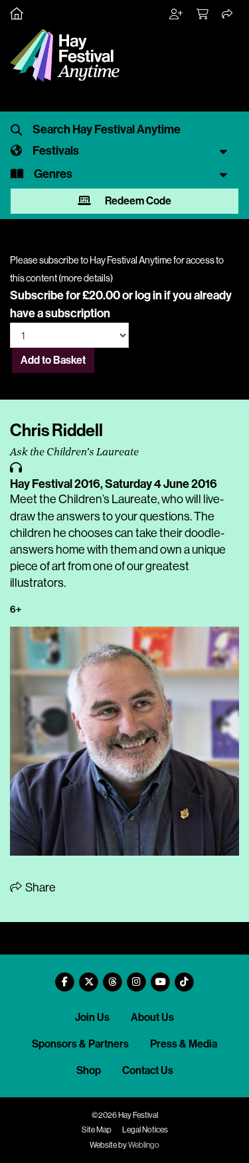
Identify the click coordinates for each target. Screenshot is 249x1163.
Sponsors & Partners (80, 1044)
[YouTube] (161, 976)
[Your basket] (203, 15)
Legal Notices (145, 1129)
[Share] (227, 15)
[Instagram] (137, 976)
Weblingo (143, 1145)
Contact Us (147, 1070)
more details (85, 278)
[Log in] (176, 15)
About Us (152, 1017)
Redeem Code (137, 200)
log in (148, 295)
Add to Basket (53, 360)
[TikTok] (185, 976)
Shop (88, 1070)
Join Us (92, 1017)
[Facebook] (65, 976)
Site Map (97, 1129)
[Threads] (113, 976)
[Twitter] (89, 976)
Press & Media (183, 1044)
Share (39, 887)
